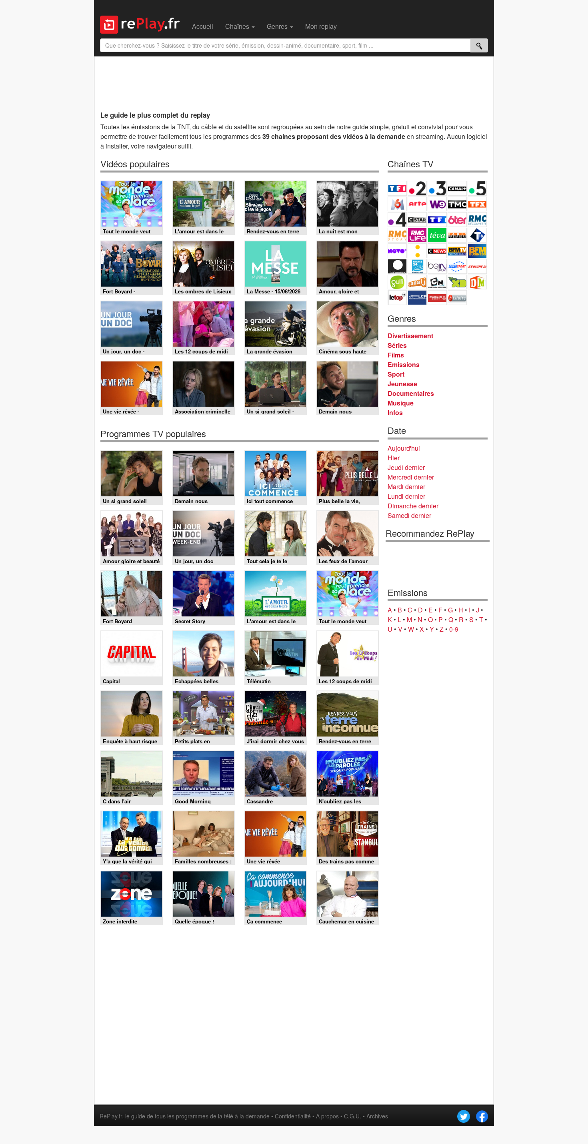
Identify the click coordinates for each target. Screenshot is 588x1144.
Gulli (397, 282)
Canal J (417, 282)
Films (396, 354)
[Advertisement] (294, 80)
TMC (457, 204)
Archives (377, 1116)
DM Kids (477, 282)
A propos (327, 1116)
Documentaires (411, 393)
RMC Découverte (477, 219)
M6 (397, 204)
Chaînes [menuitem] (238, 26)
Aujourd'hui (404, 448)
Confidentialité (293, 1116)
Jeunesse (402, 383)
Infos (395, 412)
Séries (397, 345)
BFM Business (477, 250)
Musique (401, 402)
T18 (477, 235)
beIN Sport (437, 266)
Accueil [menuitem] (202, 26)
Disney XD (457, 282)
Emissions (404, 364)
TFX (477, 204)
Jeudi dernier (406, 467)
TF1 (397, 188)
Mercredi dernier (411, 477)
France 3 (437, 188)
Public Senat (437, 297)
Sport (396, 374)
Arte (417, 204)
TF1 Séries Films (437, 219)
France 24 (417, 266)
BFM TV (457, 250)
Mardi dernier (406, 486)
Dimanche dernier (413, 505)
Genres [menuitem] (278, 26)
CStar (417, 219)
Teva (437, 235)
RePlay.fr (111, 1116)
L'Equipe (477, 266)
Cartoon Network (437, 282)
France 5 (477, 188)
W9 (437, 204)
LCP (417, 297)
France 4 (397, 219)
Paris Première (457, 235)
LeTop (397, 297)
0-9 (453, 629)
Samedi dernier (409, 515)
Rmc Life (417, 235)
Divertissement (410, 335)
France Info (417, 250)
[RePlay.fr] (143, 24)
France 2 (417, 188)
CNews (437, 250)
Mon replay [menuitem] (321, 26)
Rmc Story (397, 235)
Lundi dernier (406, 496)
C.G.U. (352, 1116)
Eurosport (457, 266)
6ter (457, 219)
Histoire (457, 297)
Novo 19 (397, 250)
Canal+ (457, 188)
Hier (394, 457)
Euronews (397, 266)
